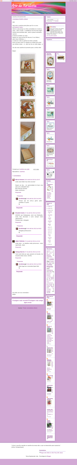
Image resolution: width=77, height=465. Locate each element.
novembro (50, 215)
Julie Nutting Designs (50, 399)
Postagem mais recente (19, 300)
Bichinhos (48, 254)
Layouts (52, 277)
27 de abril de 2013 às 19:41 (32, 241)
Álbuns (52, 252)
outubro (49, 218)
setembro (50, 221)
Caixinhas (22, 171)
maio (49, 230)
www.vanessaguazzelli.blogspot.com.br (50, 437)
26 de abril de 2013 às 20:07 (32, 179)
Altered (50, 253)
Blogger (49, 456)
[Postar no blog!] (35, 169)
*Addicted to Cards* (50, 185)
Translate (56, 20)
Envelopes (49, 276)
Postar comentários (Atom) (30, 308)
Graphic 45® (50, 409)
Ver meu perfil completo (52, 35)
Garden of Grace (49, 327)
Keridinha (21, 198)
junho (49, 229)
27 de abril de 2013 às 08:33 (32, 213)
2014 (49, 208)
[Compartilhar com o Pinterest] (38, 169)
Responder (18, 192)
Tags (48, 292)
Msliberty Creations (49, 360)
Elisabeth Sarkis (18, 27)
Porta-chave (49, 280)
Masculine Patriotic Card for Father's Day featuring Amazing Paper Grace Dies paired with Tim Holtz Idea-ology (50, 335)
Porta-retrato (49, 285)
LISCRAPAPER (50, 386)
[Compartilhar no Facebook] (37, 169)
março (49, 234)
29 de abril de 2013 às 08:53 (33, 264)
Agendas (48, 250)
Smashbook (49, 290)
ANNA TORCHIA (19, 241)
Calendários (51, 258)
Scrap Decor (50, 286)
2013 (49, 210)
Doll (50, 271)
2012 (49, 244)
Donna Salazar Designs (49, 421)
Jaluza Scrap (50, 375)
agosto (49, 224)
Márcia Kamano (19, 179)
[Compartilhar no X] (36, 169)
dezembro (50, 211)
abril (49, 232)
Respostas (20, 196)
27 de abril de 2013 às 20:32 (32, 252)
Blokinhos (49, 255)
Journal (48, 277)
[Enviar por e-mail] (33, 169)
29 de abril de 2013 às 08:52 (33, 198)
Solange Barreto (20, 252)
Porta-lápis (50, 283)
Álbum (48, 252)
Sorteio (48, 291)
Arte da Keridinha (23, 6)
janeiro (49, 240)
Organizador (50, 279)
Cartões (51, 260)
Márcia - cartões (49, 314)
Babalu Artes (50, 347)
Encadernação (49, 272)
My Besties (51, 278)
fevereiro (50, 237)
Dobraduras (50, 270)
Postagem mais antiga (36, 300)
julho (49, 227)
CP (47, 301)
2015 (49, 206)
